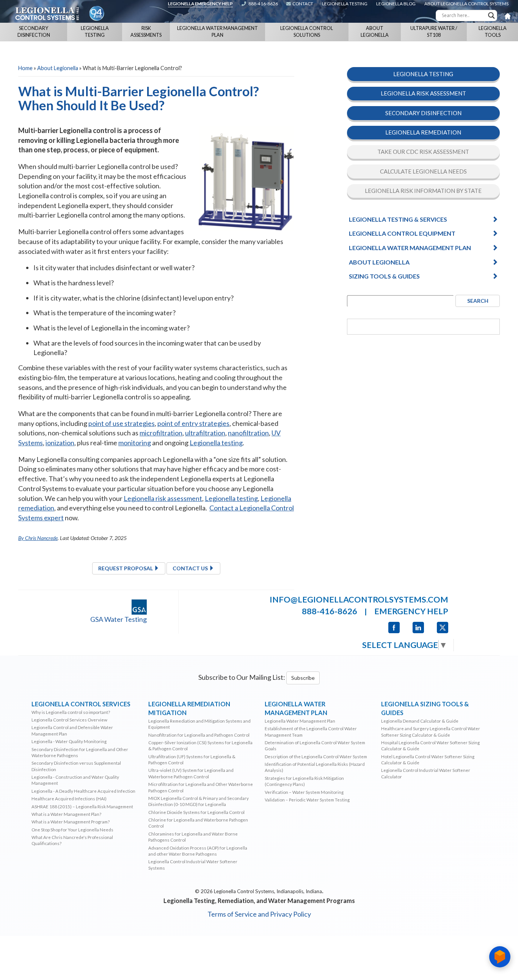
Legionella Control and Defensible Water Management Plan (72, 730)
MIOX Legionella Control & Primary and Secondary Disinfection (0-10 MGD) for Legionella (198, 801)
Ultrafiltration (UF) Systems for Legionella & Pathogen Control (191, 759)
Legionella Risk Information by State (423, 191)
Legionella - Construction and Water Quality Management (75, 780)
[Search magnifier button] (491, 15)
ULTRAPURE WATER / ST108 (433, 31)
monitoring (134, 442)
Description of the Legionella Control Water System (316, 756)
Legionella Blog (396, 3)
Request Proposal (126, 568)
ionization (60, 442)
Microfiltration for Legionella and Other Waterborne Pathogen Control (200, 787)
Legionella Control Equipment (402, 233)
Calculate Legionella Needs (423, 171)
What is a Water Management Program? (70, 821)
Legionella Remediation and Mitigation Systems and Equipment (199, 723)
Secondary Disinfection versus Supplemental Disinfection (76, 766)
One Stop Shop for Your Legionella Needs (72, 829)
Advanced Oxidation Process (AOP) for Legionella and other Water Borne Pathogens (197, 850)
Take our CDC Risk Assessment (423, 152)
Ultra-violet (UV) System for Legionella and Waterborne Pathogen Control (191, 773)
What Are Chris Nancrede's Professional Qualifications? (72, 840)
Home (25, 68)
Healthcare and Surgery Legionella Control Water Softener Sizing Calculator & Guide (430, 731)
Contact (302, 3)
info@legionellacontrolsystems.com (359, 599)
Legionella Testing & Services (398, 219)
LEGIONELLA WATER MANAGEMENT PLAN (217, 31)
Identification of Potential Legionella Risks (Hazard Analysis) (315, 767)
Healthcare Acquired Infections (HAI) (69, 798)
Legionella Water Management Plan (410, 247)
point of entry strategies (193, 423)
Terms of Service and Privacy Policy (259, 914)
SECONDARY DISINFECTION (33, 31)
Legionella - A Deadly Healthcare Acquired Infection (83, 790)
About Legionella (57, 68)
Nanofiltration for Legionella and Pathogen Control (199, 734)
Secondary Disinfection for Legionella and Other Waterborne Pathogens (79, 752)
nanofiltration (248, 433)
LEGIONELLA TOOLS (493, 31)
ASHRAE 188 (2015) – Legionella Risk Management (82, 806)
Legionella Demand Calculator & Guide (419, 720)
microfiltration (161, 433)
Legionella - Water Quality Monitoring (69, 741)
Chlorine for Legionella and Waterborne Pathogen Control (198, 822)
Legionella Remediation (423, 132)
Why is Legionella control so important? (70, 712)
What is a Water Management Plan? (66, 814)
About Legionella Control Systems (466, 3)
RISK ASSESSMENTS (146, 31)
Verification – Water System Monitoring (304, 792)
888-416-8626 (263, 3)
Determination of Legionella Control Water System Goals (315, 745)
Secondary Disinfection (423, 113)
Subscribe (303, 678)
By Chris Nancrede (38, 538)
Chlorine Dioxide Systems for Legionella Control (196, 812)
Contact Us (191, 568)
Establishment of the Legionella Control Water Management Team (311, 731)
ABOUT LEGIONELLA (375, 31)
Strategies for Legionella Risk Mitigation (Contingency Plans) (304, 781)
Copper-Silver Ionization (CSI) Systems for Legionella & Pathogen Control (200, 745)
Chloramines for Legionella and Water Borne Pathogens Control (193, 836)
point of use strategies (121, 423)
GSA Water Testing (118, 619)
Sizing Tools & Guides (384, 276)
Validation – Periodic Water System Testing (307, 799)
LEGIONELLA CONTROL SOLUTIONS (306, 31)
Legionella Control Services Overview (69, 719)
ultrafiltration (205, 433)
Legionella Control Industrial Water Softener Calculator (425, 773)
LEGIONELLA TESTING (95, 31)
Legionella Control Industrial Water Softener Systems (192, 864)
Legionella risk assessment (163, 498)
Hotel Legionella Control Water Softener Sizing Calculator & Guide (427, 759)
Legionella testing (216, 442)
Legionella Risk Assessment (423, 93)
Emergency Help (411, 611)
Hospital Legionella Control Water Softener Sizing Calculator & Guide (430, 745)
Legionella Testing (344, 3)
